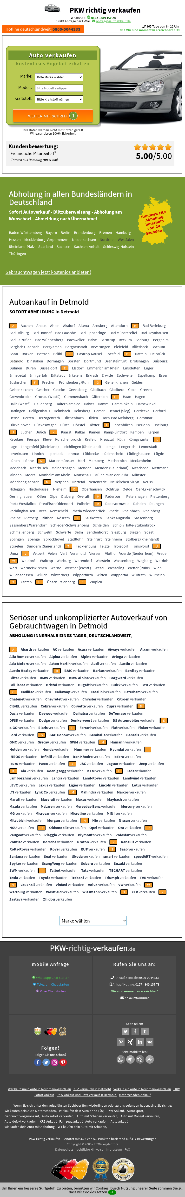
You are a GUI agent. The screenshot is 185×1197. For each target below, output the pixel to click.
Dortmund (92, 361)
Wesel (99, 567)
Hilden (92, 417)
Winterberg (60, 574)
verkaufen (35, 649)
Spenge (33, 539)
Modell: (25, 87)
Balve (92, 339)
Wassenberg (124, 560)
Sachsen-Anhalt (86, 246)
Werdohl (162, 560)
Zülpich (96, 581)
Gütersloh (100, 396)
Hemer (99, 410)
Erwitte (107, 375)
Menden (85, 467)
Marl (81, 460)
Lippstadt (55, 453)
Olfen (41, 496)
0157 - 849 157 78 (103, 17)
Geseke (59, 389)
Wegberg (144, 560)
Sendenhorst (97, 532)
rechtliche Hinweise (89, 1149)
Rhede (113, 510)
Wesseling (116, 567)
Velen (52, 553)
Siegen (135, 532)
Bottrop (43, 353)
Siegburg (118, 532)
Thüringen (17, 253)
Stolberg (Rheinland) (142, 539)
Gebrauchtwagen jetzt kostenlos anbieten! (48, 272)
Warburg (64, 560)
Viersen (95, 553)
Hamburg (123, 232)
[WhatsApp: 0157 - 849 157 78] (88, 17)
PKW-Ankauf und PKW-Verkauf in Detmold (87, 1095)
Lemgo (110, 446)
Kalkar (80, 432)
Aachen (27, 325)
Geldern (138, 382)
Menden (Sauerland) (111, 467)
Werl (13, 567)
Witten (102, 574)
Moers (30, 474)
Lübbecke (91, 453)
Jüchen (26, 432)
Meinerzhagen (63, 467)
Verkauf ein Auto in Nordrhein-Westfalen (142, 1089)
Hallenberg (43, 403)
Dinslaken (35, 361)
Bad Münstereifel (123, 332)
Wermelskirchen (33, 567)
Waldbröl (28, 560)
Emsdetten (131, 368)
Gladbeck (117, 389)
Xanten (26, 581)
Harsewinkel (146, 403)
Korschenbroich (68, 439)
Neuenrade (98, 481)
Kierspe (33, 439)
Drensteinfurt (115, 361)
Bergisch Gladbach (24, 346)
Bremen (105, 232)
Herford (159, 410)
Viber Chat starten (53, 991)
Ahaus (41, 325)
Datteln (141, 353)
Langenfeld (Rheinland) (40, 446)
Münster (138, 474)
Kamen (94, 432)
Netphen (62, 481)
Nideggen (17, 489)
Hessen (15, 239)
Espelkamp (146, 375)
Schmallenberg (21, 532)
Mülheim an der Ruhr (111, 474)
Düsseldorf (48, 368)
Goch (132, 389)
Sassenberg (143, 517)
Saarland (45, 246)
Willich (42, 574)
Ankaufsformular (137, 998)
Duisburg (159, 361)
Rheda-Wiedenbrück (88, 510)
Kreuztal (107, 439)
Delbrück (157, 353)
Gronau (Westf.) (47, 396)
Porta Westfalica (22, 503)
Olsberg (67, 496)
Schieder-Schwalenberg (69, 525)
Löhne (28, 460)
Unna (13, 553)
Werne (56, 567)
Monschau (82, 474)
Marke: (26, 76)
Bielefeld (121, 346)
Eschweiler (125, 375)
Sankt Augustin (118, 517)
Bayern (51, 232)
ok (112, 1192)
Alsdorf (69, 325)
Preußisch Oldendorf (56, 503)
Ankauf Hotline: (123, 984)
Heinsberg (82, 410)
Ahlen (54, 325)
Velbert (38, 553)
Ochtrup (112, 489)
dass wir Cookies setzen (88, 1192)
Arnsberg (99, 325)
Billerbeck (140, 346)
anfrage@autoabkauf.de (113, 21)
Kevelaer (16, 439)
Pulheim (83, 503)
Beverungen (100, 346)
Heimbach (62, 410)
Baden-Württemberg (25, 232)
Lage (13, 446)
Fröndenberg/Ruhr (74, 382)
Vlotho (110, 553)
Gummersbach (76, 396)
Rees (42, 510)
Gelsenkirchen (21, 389)
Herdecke (141, 410)
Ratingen (156, 503)
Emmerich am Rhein (103, 368)
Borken (27, 353)
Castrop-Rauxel (89, 353)
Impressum (114, 1149)
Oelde (127, 489)
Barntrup (107, 339)
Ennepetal (17, 375)
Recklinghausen (22, 510)
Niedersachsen (84, 239)
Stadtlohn (75, 539)
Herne (14, 417)
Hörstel (79, 424)
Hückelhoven (20, 424)
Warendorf (83, 560)
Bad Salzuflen (20, 339)
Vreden (163, 553)
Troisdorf (120, 546)
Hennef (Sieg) (119, 410)
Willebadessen (21, 574)
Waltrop (46, 560)
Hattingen (17, 410)
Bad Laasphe (65, 332)
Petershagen (136, 496)
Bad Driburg (19, 332)
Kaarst (66, 432)
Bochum (158, 346)
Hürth (65, 424)
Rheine (15, 517)
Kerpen (153, 432)
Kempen (137, 432)
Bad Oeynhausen (154, 332)
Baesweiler (76, 339)
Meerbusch (39, 467)
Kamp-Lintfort (115, 432)
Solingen (16, 539)
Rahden (139, 503)
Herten (28, 417)
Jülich (41, 432)
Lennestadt (148, 446)
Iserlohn (143, 424)
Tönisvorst (140, 546)
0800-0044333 (149, 977)
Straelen (16, 546)
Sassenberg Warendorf (28, 525)
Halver (89, 403)
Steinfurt (94, 539)
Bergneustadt (76, 346)
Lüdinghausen (138, 453)
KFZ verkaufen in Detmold (92, 1089)
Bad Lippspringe (92, 332)
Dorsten (73, 361)
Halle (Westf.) (20, 403)
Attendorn (119, 325)
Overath (83, 496)
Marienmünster (61, 460)
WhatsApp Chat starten (52, 977)
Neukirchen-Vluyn (124, 481)
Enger (148, 368)
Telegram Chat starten (53, 984)
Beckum (125, 339)
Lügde (159, 453)
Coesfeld (113, 353)
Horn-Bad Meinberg (117, 417)
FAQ (127, 1149)
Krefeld (91, 439)
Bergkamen (52, 346)
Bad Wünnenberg (49, 339)
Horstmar (144, 417)
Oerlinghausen (21, 496)
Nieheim (59, 489)
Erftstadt (58, 375)
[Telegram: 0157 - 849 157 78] (34, 984)
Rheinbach (131, 510)
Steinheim (113, 539)
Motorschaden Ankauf (135, 1095)
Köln (121, 439)
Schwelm (45, 532)
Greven (146, 389)
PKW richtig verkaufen (105, 9)
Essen (163, 375)
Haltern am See (68, 403)
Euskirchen (18, 382)
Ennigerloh (38, 375)
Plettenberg (159, 496)
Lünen (14, 460)
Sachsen (63, 246)
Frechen (48, 382)
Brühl (57, 353)
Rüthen (47, 517)
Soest (148, 532)
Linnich (38, 453)
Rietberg (31, 517)
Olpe (53, 496)
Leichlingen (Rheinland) (81, 446)
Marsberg (96, 460)
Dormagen (55, 361)
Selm (79, 532)
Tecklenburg (86, 546)
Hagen (140, 396)
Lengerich (127, 446)
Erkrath (92, 375)
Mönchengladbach (24, 481)
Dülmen (15, 368)
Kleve (47, 439)
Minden (15, 474)
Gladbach (98, 389)
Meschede (140, 467)
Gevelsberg (78, 389)
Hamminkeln (122, 403)
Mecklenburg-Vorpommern (46, 239)
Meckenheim (140, 460)
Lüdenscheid (112, 453)
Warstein (103, 560)
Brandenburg (85, 232)
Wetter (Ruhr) (139, 567)
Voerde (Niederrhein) (136, 553)
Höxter (94, 424)
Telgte (105, 546)
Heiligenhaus (39, 410)
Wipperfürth (83, 574)
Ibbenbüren (123, 424)
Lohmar (72, 453)
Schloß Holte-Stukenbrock (133, 525)
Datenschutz (64, 1149)
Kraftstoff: (23, 98)
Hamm (103, 403)
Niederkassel (38, 489)
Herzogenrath (49, 417)
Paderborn (114, 496)
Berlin (65, 232)
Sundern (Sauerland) (44, 546)
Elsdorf (78, 368)
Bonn (13, 353)
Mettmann (160, 467)
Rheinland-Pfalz (22, 246)
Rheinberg (151, 510)
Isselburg (160, 424)
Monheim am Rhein (54, 474)
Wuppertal (119, 574)
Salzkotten (93, 517)
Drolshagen (139, 361)
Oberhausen (92, 489)
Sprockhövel (53, 539)
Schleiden (101, 525)
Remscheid (59, 510)
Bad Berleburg (154, 325)
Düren (31, 368)
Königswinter (139, 439)
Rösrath (63, 517)
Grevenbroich (20, 396)
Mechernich (117, 460)
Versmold (78, 553)
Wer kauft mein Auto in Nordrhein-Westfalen (39, 1089)
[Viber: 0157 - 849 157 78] (37, 991)
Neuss (148, 481)
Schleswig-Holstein (118, 246)
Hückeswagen (45, 424)
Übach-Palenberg (61, 581)
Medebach (17, 467)
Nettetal (78, 481)
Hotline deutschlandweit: (43, 29)
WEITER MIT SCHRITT (51, 115)
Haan (127, 396)
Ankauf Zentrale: (127, 977)
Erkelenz (75, 375)
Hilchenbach (74, 417)
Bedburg (142, 339)
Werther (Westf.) (78, 567)
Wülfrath (139, 574)
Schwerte (63, 532)
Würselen (157, 574)
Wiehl (158, 567)
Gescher (43, 389)
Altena (84, 325)
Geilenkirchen (116, 382)
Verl (63, 553)
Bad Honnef (42, 332)
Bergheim (161, 339)
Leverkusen (18, 453)
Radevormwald (117, 503)
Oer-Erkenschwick (150, 489)
